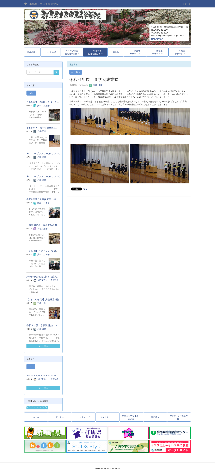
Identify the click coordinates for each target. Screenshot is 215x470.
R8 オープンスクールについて (43, 153)
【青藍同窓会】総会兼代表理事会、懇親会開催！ (52, 225)
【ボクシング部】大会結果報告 (42, 299)
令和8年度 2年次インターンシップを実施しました (53, 102)
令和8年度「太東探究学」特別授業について (49, 199)
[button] (95, 52)
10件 (30, 93)
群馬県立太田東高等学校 (43, 4)
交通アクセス (157, 38)
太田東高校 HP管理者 (48, 280)
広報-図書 (41, 131)
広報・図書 (97, 85)
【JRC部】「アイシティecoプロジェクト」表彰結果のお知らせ (59, 250)
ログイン (187, 3)
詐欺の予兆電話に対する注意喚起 (44, 276)
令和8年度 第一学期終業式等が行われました (50, 127)
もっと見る (43, 346)
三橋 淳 (41, 302)
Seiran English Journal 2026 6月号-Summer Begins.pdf (55, 375)
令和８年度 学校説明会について (44, 325)
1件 (30, 366)
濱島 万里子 (43, 105)
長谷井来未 (42, 228)
